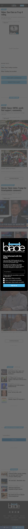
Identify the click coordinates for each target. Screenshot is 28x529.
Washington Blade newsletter (13, 278)
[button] (14, 279)
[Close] (25, 239)
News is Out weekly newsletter (13, 280)
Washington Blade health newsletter (14, 282)
